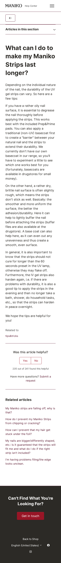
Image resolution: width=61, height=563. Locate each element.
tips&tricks (11, 336)
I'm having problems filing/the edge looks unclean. (28, 461)
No (36, 360)
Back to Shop (30, 539)
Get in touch (30, 516)
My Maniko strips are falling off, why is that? (30, 410)
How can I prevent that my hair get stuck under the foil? (27, 432)
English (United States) (25, 545)
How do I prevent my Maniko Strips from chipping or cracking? (28, 421)
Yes (25, 360)
